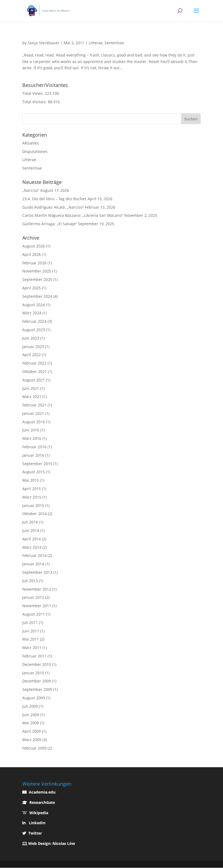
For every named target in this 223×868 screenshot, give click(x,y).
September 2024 (37, 296)
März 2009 (31, 739)
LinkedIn (37, 822)
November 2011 (36, 605)
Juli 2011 (30, 622)
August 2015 (33, 471)
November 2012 (36, 589)
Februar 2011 (34, 656)
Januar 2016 (33, 455)
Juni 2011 (30, 631)
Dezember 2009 (36, 681)
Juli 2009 (30, 706)
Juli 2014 (30, 522)
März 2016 (31, 438)
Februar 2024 (34, 321)
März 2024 (31, 312)
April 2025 (31, 287)
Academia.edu (42, 792)
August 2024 (33, 304)
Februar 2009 (34, 748)
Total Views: (33, 93)
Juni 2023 (30, 338)
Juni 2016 (30, 430)
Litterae (96, 42)
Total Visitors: (35, 101)
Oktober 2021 (34, 371)
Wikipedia (38, 812)
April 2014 (31, 538)
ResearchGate (42, 802)
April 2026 (31, 254)
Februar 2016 (34, 446)
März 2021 (31, 396)
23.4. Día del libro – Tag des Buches (54, 198)
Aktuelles (30, 143)
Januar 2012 (33, 597)
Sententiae (114, 42)
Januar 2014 (33, 563)
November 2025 (36, 271)
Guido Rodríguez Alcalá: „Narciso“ (53, 207)
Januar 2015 (33, 505)
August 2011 (33, 614)
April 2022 (31, 354)
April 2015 (31, 488)
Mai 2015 (30, 480)
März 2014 (31, 547)
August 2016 (33, 421)
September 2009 (37, 689)
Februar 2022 (34, 363)
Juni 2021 (30, 388)
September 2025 (37, 279)
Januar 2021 (33, 413)
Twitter (35, 833)
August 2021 (33, 380)
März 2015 (31, 497)
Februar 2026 (34, 262)
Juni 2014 (30, 530)
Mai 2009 (30, 722)
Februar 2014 (34, 555)
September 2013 (37, 572)
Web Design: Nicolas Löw (51, 843)
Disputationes (35, 151)
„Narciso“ (30, 190)
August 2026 (33, 246)
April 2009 (31, 731)
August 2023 (33, 329)
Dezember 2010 (36, 664)
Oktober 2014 (34, 513)
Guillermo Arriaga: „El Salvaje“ (49, 223)
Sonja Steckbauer (43, 42)
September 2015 (37, 463)
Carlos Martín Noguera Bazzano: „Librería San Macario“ (72, 215)
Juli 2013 (30, 580)
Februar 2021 (34, 405)
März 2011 (31, 647)
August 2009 (33, 697)
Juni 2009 (30, 714)
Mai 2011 (30, 639)
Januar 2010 (33, 672)
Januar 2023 (33, 346)
